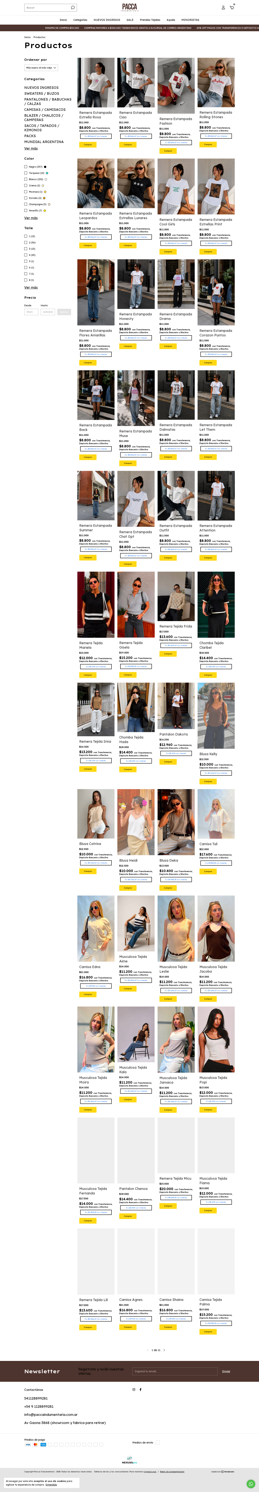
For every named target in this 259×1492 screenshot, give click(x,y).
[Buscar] (72, 7)
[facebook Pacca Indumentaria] (140, 1389)
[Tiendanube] (223, 1472)
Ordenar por (35, 60)
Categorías (80, 20)
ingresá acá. (150, 1471)
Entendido (51, 1484)
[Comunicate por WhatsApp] (251, 1484)
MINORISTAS (190, 20)
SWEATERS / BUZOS (41, 93)
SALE (130, 20)
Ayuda (171, 20)
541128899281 (36, 1398)
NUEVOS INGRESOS (107, 20)
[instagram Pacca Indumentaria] (133, 1389)
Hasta (44, 305)
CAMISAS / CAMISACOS (45, 109)
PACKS (30, 136)
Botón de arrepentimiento (172, 1471)
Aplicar (64, 311)
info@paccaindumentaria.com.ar (51, 1414)
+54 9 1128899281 (38, 1406)
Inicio (63, 20)
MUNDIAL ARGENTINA (44, 142)
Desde (27, 305)
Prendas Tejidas (150, 20)
